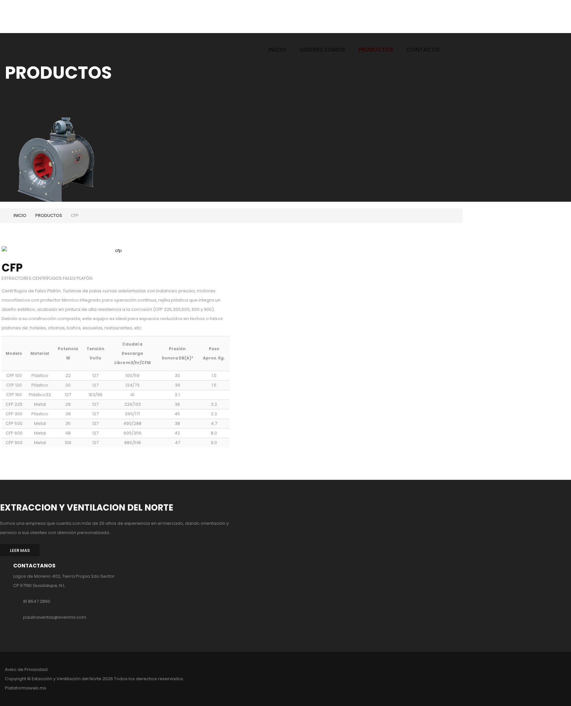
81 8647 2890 (36, 601)
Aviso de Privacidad (26, 669)
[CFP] (116, 252)
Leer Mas (20, 550)
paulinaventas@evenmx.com (54, 617)
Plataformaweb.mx (25, 688)
